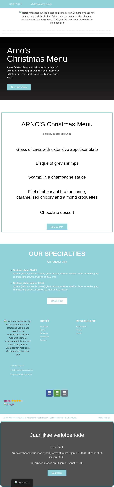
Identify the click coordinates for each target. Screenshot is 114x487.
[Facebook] (49, 393)
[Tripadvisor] (57, 393)
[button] (57, 32)
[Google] (64, 393)
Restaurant (86, 321)
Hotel (45, 321)
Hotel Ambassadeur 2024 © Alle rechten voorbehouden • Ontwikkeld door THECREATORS (40, 418)
